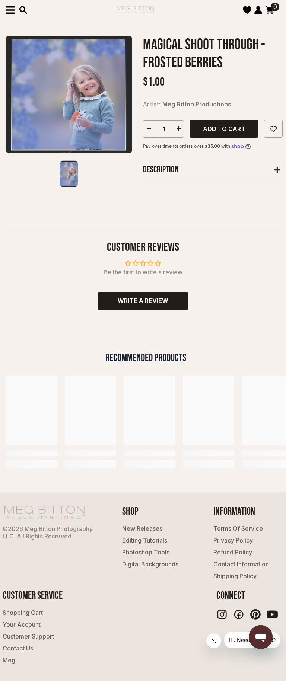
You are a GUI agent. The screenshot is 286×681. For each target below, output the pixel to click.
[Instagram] (222, 614)
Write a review (143, 300)
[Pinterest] (255, 614)
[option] (69, 94)
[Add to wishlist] (273, 129)
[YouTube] (272, 614)
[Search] (23, 10)
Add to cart (224, 128)
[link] (31, 453)
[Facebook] (238, 614)
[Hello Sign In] (258, 10)
